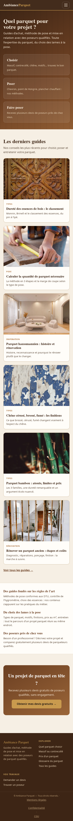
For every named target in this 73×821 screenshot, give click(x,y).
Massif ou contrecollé (51, 751)
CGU (36, 816)
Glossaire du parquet (51, 761)
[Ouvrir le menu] (66, 5)
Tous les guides (47, 765)
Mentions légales (36, 799)
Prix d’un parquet (48, 756)
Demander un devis (14, 780)
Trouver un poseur (13, 784)
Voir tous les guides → (18, 570)
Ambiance (16, 5)
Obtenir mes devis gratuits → (36, 704)
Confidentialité (36, 808)
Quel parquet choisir (50, 746)
